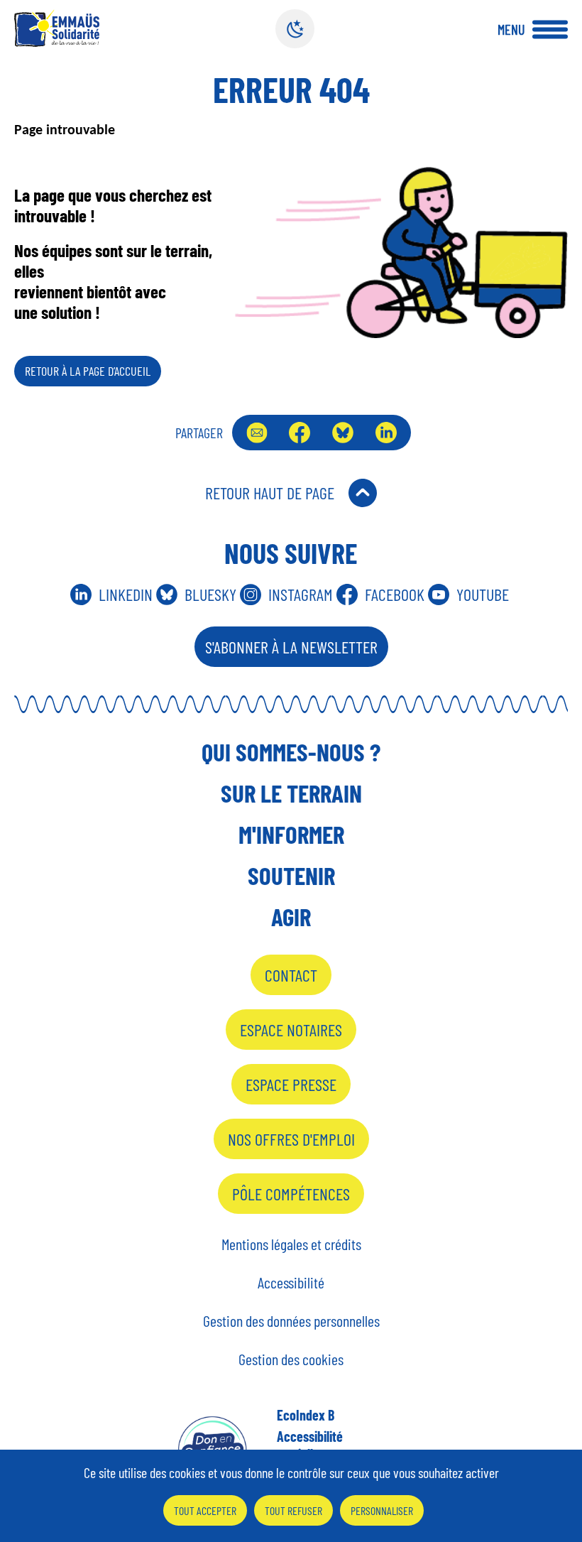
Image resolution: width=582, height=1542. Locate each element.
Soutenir (291, 875)
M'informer (291, 834)
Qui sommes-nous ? (291, 751)
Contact (291, 975)
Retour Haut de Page (269, 492)
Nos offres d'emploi (291, 1139)
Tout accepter (205, 1510)
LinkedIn (386, 432)
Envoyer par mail (257, 432)
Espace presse (291, 1084)
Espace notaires (291, 1029)
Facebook (299, 432)
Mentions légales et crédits (291, 1243)
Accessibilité (291, 1282)
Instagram (300, 594)
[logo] (56, 28)
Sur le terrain (291, 793)
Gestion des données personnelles (291, 1320)
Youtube (482, 594)
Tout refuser (293, 1510)
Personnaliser (382, 1510)
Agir (291, 916)
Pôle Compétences (291, 1193)
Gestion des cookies (291, 1358)
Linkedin (126, 594)
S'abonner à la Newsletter (291, 646)
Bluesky (342, 432)
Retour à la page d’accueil (87, 371)
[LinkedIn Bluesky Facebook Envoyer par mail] (321, 432)
